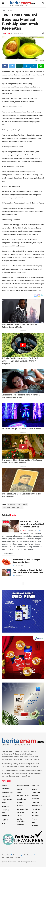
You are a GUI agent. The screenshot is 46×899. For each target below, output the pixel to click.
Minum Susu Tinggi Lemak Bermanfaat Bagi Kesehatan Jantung (32, 524)
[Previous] (21, 583)
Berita (4, 786)
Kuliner (20, 806)
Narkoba (20, 825)
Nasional (35, 786)
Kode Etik (6, 855)
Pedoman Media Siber (11, 857)
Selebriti (5, 815)
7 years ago (18, 565)
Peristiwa (36, 809)
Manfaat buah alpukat (12, 508)
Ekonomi (6, 796)
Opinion (35, 802)
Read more (8, 554)
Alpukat (11, 504)
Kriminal (20, 802)
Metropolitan (23, 809)
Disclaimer (28, 855)
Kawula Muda (23, 796)
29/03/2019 (18, 33)
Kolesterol (22, 504)
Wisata (35, 826)
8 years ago (18, 575)
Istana (19, 789)
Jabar (19, 792)
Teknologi (6, 788)
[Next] (25, 583)
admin (7, 33)
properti (35, 816)
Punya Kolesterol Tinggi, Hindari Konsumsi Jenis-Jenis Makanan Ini (28, 571)
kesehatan (22, 799)
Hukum (5, 820)
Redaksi (16, 855)
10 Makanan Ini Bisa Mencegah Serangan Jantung (26, 561)
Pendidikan (37, 806)
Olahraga (36, 792)
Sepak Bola (36, 798)
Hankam (5, 806)
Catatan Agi (7, 793)
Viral (33, 822)
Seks (4, 802)
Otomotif (35, 795)
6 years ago (33, 530)
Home (4, 11)
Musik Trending (21, 820)
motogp (20, 812)
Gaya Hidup (7, 799)
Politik (34, 812)
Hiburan (5, 810)
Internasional (23, 786)
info (3, 823)
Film (3, 812)
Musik (19, 816)
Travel (34, 819)
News (10, 11)
